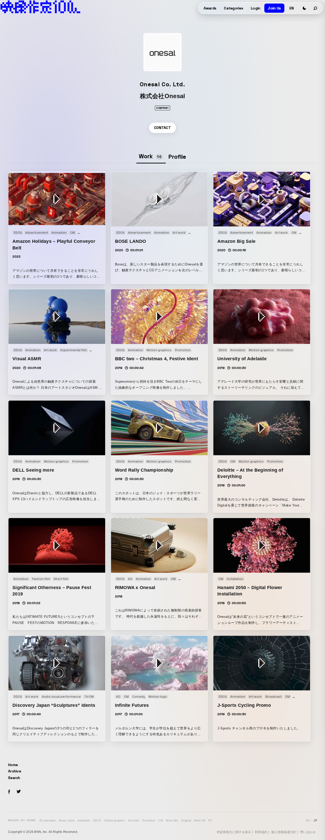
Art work (133, 820)
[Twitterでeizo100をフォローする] (18, 792)
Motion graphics (114, 820)
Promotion (148, 820)
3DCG (97, 820)
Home (13, 764)
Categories (233, 8)
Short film (172, 820)
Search (14, 777)
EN (291, 8)
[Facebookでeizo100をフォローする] (9, 792)
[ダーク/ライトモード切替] (304, 8)
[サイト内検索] (315, 8)
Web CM (199, 820)
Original (186, 820)
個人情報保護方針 (283, 832)
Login (255, 8)
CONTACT (162, 127)
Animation (83, 820)
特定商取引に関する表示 (234, 832)
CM (160, 820)
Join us (274, 8)
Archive (14, 771)
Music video (66, 820)
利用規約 (261, 832)
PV (210, 820)
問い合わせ (308, 832)
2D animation (47, 820)
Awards (210, 8)
